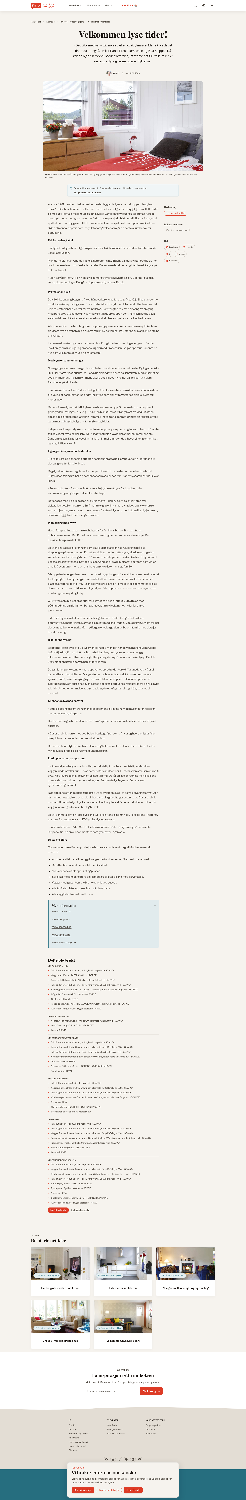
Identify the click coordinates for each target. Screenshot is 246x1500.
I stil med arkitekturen (123, 1288)
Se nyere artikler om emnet (87, 192)
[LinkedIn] (133, 1459)
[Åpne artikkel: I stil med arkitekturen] (123, 1263)
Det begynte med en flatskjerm (60, 1288)
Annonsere (74, 1437)
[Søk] (195, 5)
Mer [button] (107, 5)
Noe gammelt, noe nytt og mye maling (186, 1288)
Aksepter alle (133, 1490)
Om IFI (72, 1425)
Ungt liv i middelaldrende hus (60, 1340)
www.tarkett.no (61, 934)
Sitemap (73, 1450)
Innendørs (50, 21)
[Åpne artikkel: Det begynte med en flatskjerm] (60, 1263)
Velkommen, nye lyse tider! (123, 1340)
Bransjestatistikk (115, 1429)
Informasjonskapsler (78, 1446)
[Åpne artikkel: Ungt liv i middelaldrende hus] (60, 1316)
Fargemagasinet (153, 1425)
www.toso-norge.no (64, 942)
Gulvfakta (150, 1429)
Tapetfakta (151, 1433)
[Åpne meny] (211, 5)
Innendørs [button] (74, 5)
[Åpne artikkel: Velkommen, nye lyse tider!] (123, 1316)
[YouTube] (139, 1459)
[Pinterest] (126, 1459)
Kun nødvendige (82, 1490)
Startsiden (36, 21)
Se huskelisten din (80, 1210)
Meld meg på (151, 1391)
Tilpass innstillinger (109, 1490)
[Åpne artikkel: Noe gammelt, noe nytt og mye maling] (185, 1263)
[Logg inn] (203, 5)
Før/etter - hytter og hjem (72, 21)
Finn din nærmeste (116, 1433)
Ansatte (72, 1429)
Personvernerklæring (78, 1442)
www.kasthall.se (61, 926)
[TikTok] (119, 1459)
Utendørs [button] (92, 5)
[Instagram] (113, 1459)
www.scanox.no (61, 911)
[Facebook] (106, 1459)
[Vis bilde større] (123, 126)
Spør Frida (112, 1425)
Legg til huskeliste (58, 1210)
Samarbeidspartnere (78, 1433)
